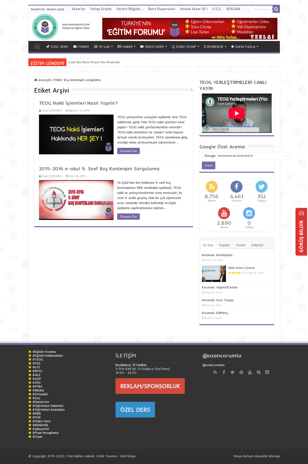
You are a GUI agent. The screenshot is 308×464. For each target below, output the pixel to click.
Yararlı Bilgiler (128, 9)
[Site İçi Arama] (276, 9)
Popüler (224, 245)
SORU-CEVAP (186, 46)
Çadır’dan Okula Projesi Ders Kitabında (94, 62)
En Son (208, 245)
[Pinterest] (241, 372)
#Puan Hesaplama (45, 433)
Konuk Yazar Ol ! (193, 9)
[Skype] (258, 372)
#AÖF (36, 379)
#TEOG (37, 359)
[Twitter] (232, 372)
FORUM (83, 46)
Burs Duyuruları (161, 9)
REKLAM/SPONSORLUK (150, 385)
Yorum (240, 245)
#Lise (36, 398)
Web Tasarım (107, 456)
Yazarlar (79, 9)
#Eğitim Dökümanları (47, 355)
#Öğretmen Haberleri (47, 406)
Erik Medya (127, 456)
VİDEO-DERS (154, 46)
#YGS (36, 363)
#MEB (36, 413)
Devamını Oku (128, 151)
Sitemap (274, 456)
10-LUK (104, 46)
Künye (238, 456)
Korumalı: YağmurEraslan (219, 287)
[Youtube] (250, 372)
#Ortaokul (40, 394)
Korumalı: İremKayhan (217, 255)
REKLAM (233, 9)
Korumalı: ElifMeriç (215, 313)
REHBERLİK (215, 46)
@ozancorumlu (222, 355)
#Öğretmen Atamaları (48, 409)
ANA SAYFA (37, 46)
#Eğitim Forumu (44, 352)
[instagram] (267, 372)
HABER (127, 46)
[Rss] (215, 372)
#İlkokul (38, 390)
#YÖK (36, 417)
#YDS (36, 382)
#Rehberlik (40, 425)
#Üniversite (40, 402)
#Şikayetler (40, 429)
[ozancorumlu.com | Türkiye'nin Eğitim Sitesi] (62, 26)
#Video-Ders (41, 421)
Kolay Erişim (101, 9)
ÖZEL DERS (59, 46)
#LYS (36, 367)
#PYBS (37, 386)
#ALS (36, 375)
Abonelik (261, 456)
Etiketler (257, 245)
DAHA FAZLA (245, 46)
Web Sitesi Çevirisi (241, 268)
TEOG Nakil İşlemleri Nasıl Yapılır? (78, 103)
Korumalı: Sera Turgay (218, 300)
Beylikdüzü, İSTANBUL (131, 365)
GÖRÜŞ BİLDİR (301, 235)
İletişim (248, 456)
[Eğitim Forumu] (189, 28)
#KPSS (37, 371)
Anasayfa (44, 80)
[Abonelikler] (191, 90)
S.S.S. (217, 9)
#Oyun (37, 436)
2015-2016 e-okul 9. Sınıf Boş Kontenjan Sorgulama (99, 168)
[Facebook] (224, 372)
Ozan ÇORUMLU (52, 110)
